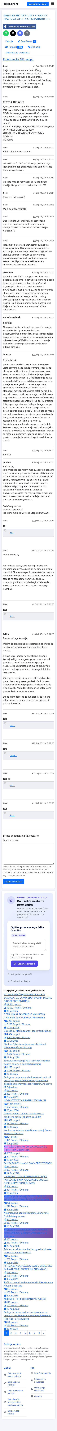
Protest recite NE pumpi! (18, 59)
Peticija (9, 41)
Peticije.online (10, 3)
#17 (34, 604)
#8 (34, 216)
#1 (34, 66)
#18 (34, 634)
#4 (34, 159)
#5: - (12, 532)
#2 (34, 96)
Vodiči (7, 1368)
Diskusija (35, 46)
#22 (34, 803)
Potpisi (15, 46)
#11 (34, 317)
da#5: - (13, 755)
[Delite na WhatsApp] (6, 33)
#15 (34, 520)
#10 (34, 272)
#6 (34, 193)
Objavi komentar (13, 881)
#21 (34, 773)
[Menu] (52, 4)
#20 (33, 743)
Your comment (11, 840)
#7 (34, 204)
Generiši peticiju (26, 963)
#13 (34, 450)
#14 (34, 462)
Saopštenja (27, 41)
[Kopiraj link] (27, 33)
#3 (34, 147)
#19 (33, 713)
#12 (34, 354)
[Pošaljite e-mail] (20, 33)
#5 (34, 177)
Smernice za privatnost (17, 52)
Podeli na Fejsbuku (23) (22, 26)
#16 (33, 550)
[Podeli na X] (13, 33)
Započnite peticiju (37, 4)
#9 (34, 240)
